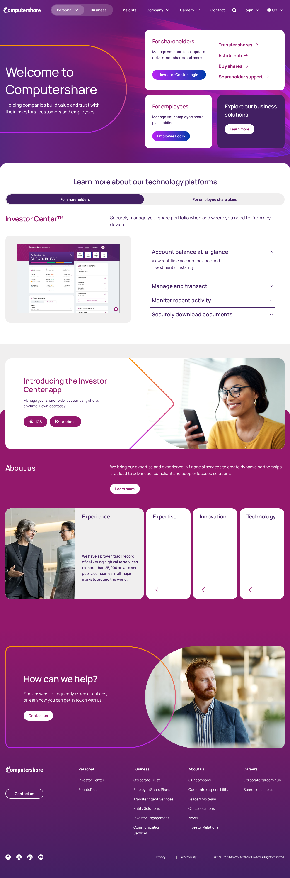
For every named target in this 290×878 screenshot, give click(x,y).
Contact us (38, 715)
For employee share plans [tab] (215, 199)
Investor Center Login (179, 74)
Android (69, 421)
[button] (212, 252)
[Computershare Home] (24, 770)
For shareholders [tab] (75, 199)
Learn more (239, 129)
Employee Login (171, 136)
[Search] (234, 10)
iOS (39, 421)
